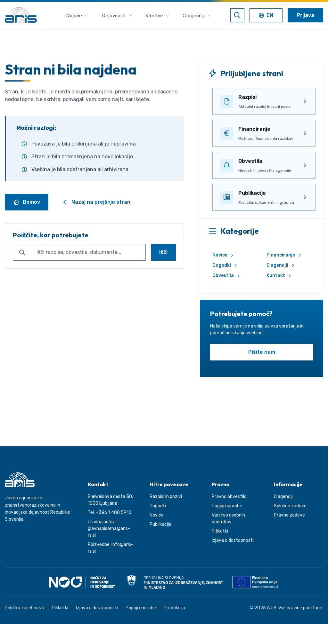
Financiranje (280, 255)
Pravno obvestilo (229, 496)
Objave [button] (73, 15)
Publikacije (160, 524)
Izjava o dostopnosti (233, 540)
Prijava (305, 15)
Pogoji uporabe (227, 506)
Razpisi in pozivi (166, 496)
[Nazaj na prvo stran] (21, 15)
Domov (31, 202)
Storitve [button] (154, 15)
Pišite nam (261, 352)
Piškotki (220, 531)
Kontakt (275, 275)
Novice (219, 255)
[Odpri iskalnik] (237, 15)
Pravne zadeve (289, 515)
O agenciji (277, 265)
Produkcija (174, 608)
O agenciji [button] (194, 15)
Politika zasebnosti (24, 608)
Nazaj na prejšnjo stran (100, 202)
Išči (163, 252)
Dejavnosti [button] (114, 15)
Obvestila (223, 275)
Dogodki (221, 265)
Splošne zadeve (290, 506)
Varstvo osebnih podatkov (228, 518)
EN (267, 16)
